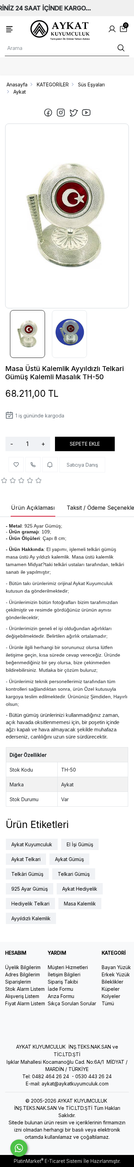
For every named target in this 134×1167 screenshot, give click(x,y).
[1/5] (4, 481)
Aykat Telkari (26, 859)
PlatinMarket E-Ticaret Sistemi (48, 1161)
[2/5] (8, 481)
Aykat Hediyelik (79, 889)
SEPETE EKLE (85, 444)
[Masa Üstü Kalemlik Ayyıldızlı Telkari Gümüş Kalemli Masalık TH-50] (67, 216)
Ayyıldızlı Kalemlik (31, 918)
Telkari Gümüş (74, 874)
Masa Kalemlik (80, 903)
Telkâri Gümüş (27, 874)
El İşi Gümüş (80, 844)
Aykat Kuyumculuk (31, 844)
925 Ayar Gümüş (29, 889)
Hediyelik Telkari (30, 903)
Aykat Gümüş (69, 859)
